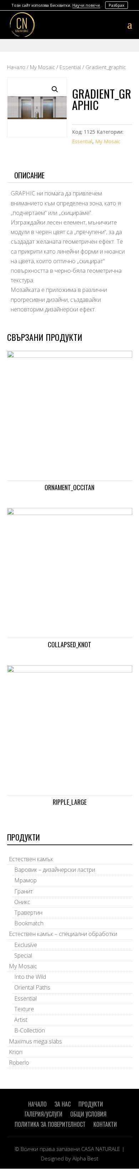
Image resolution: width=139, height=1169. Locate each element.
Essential (70, 67)
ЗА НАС (63, 1104)
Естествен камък (31, 859)
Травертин (28, 912)
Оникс (22, 902)
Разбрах (116, 5)
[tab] (69, 175)
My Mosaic (42, 67)
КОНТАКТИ (105, 1124)
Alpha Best (85, 1158)
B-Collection (29, 1030)
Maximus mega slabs (35, 1041)
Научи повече (86, 5)
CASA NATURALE (100, 1148)
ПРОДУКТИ (90, 1104)
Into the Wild (30, 977)
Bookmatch (28, 923)
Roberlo (19, 1062)
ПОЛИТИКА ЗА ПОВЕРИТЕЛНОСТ (50, 1124)
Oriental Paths (32, 987)
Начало (16, 67)
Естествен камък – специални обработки (63, 934)
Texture (24, 1009)
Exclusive (25, 945)
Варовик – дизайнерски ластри (54, 870)
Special (23, 955)
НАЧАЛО (37, 1104)
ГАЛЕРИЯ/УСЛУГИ (43, 1114)
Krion (15, 1052)
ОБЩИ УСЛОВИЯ (88, 1114)
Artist (20, 1020)
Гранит (23, 891)
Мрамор (25, 880)
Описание (29, 175)
